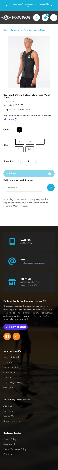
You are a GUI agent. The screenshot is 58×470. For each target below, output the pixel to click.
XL (19, 149)
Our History (9, 411)
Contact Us (8, 416)
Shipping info (9, 444)
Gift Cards (8, 387)
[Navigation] (53, 17)
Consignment (9, 372)
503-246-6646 (26, 243)
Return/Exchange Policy (14, 449)
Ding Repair (9, 362)
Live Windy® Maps (12, 382)
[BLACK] (19, 130)
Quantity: (8, 161)
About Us (7, 406)
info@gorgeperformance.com (32, 262)
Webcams (8, 377)
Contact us (8, 454)
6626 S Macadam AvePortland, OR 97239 (29, 284)
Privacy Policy (9, 439)
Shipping (7, 109)
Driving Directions (11, 421)
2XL (29, 149)
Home (6, 29)
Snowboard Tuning (12, 367)
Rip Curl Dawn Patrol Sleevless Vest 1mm (28, 29)
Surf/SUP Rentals (11, 357)
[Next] (51, 5)
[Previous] (7, 5)
